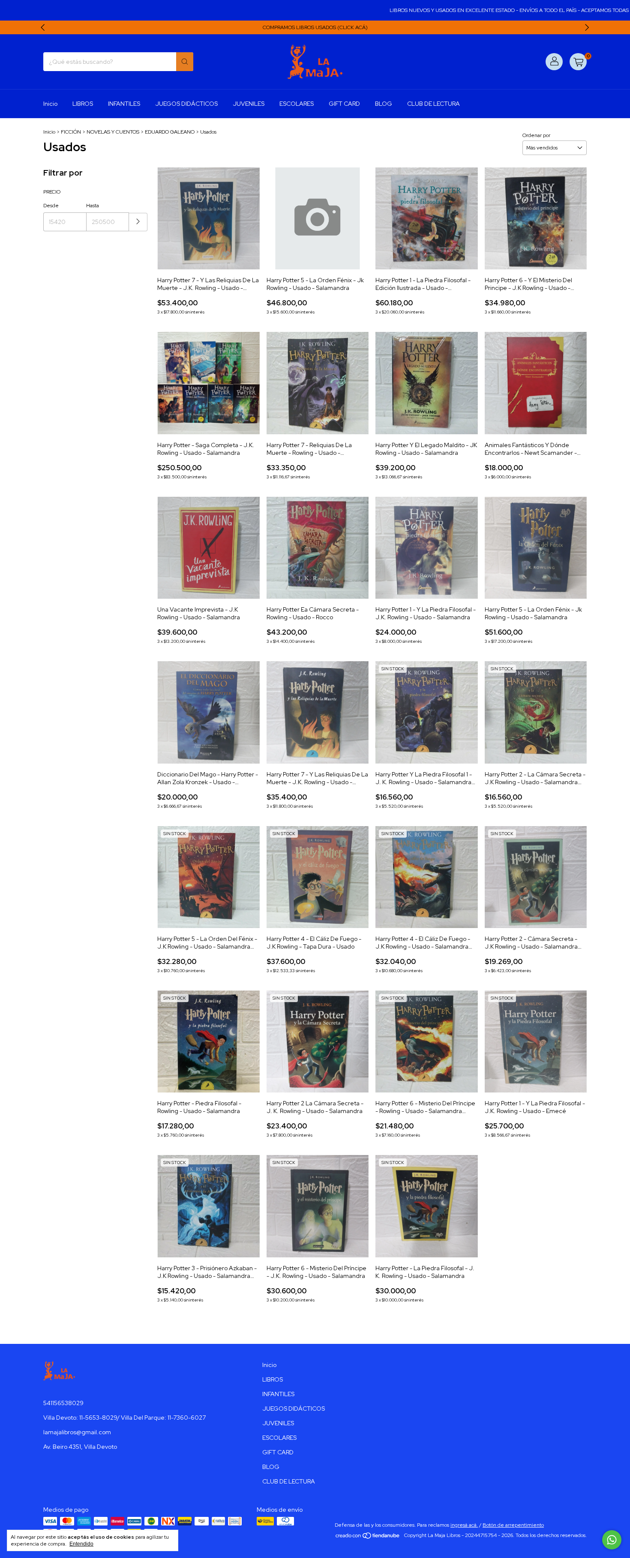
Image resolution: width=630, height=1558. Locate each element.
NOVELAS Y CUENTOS (113, 131)
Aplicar (138, 222)
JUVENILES (248, 103)
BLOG (383, 103)
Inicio (50, 103)
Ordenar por (536, 135)
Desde (51, 205)
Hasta (92, 205)
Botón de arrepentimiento (513, 1525)
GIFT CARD (344, 103)
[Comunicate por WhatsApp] (611, 1539)
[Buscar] (184, 61)
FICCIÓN (71, 131)
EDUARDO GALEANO (170, 131)
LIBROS (82, 103)
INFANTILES (124, 103)
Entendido (81, 1544)
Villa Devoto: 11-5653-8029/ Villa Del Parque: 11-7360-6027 (124, 1417)
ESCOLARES (296, 103)
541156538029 (63, 1403)
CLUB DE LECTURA (433, 103)
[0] (578, 61)
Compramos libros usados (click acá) (315, 27)
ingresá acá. (464, 1525)
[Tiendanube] (368, 1537)
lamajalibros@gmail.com (77, 1432)
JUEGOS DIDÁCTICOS (186, 103)
